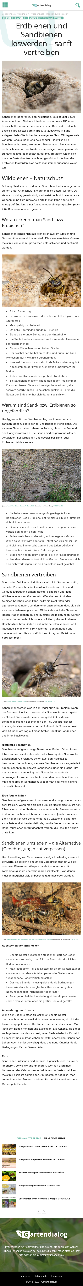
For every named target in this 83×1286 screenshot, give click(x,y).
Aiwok (9, 701)
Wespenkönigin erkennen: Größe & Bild (39, 1185)
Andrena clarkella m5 (19, 701)
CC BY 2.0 (74, 939)
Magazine (25, 1275)
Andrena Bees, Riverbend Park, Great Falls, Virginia (35, 939)
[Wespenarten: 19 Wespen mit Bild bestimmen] (9, 1149)
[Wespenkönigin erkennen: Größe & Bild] (9, 1189)
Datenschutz (41, 1275)
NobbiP (9, 506)
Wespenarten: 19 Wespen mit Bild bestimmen (43, 1146)
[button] (77, 5)
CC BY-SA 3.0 (58, 506)
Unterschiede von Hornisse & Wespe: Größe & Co (44, 1198)
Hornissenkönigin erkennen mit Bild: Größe (41, 1172)
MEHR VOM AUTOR (55, 1138)
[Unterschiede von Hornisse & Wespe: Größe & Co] (9, 1202)
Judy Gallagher (12, 939)
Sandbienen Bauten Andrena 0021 (23, 506)
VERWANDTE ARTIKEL (29, 1138)
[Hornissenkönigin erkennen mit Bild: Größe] (9, 1176)
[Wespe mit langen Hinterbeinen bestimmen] (9, 1163)
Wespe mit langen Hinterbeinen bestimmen (42, 1159)
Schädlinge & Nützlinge (14, 13)
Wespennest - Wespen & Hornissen (46, 18)
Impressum (56, 1275)
